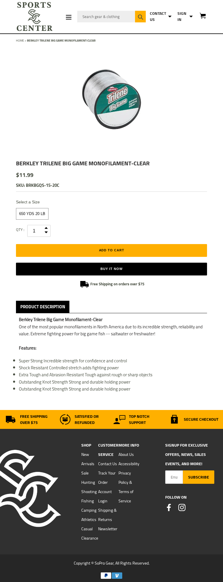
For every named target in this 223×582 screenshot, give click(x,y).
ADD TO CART (111, 250)
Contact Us (107, 464)
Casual (87, 529)
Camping (88, 510)
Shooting (89, 491)
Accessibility (128, 464)
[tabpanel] (111, 99)
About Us (126, 454)
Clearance (89, 538)
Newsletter (107, 529)
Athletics (88, 519)
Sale (85, 473)
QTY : (20, 229)
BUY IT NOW (111, 269)
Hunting (88, 482)
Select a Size (28, 202)
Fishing (87, 501)
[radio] (32, 214)
